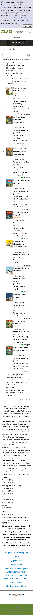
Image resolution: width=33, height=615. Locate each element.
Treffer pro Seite (11, 84)
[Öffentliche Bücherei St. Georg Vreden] (12, 32)
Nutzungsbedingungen (16, 611)
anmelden (17, 37)
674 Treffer (19, 81)
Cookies (3, 8)
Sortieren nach (11, 73)
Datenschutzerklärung (21, 18)
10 (7, 81)
